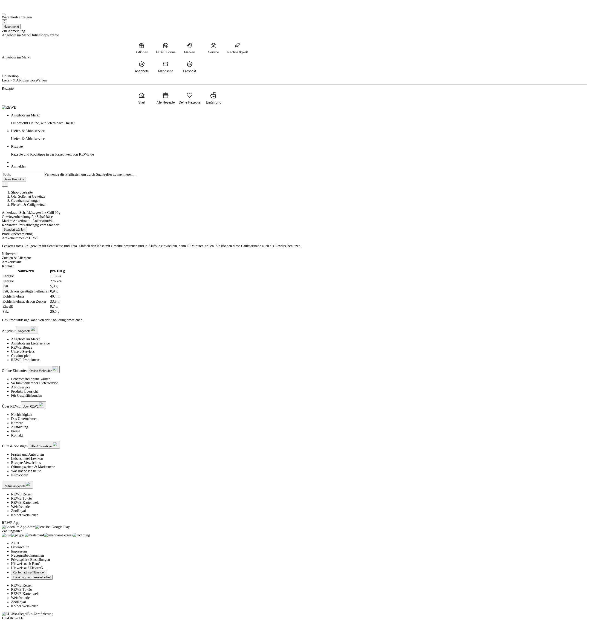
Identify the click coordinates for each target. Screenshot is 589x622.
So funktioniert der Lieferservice (34, 383)
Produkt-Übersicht (24, 391)
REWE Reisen (21, 494)
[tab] (294, 254)
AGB (15, 543)
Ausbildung (19, 427)
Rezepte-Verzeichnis (26, 463)
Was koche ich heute (26, 471)
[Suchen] (135, 175)
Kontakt (17, 435)
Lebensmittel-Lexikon (27, 458)
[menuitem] (142, 48)
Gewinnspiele (21, 356)
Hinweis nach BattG (26, 564)
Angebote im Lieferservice (30, 343)
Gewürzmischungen (25, 201)
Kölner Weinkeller (24, 515)
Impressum (19, 551)
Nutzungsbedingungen (27, 555)
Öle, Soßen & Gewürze (28, 196)
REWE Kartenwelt (25, 502)
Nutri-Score (19, 475)
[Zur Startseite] (17, 9)
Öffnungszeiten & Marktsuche (33, 467)
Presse (15, 431)
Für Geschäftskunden (26, 395)
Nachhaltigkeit (21, 415)
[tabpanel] (294, 291)
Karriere (17, 423)
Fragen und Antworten (27, 454)
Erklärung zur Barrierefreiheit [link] (32, 577)
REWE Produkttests (25, 360)
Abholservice (20, 387)
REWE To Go (21, 498)
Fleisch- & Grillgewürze (28, 205)
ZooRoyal (18, 511)
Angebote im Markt (25, 339)
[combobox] (23, 174)
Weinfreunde (20, 507)
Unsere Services (23, 351)
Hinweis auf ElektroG (27, 568)
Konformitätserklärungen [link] (29, 572)
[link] (299, 119)
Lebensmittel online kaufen (30, 379)
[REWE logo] (9, 107)
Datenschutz (20, 547)
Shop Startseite (22, 192)
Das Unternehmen (24, 419)
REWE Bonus (21, 347)
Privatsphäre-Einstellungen (30, 559)
